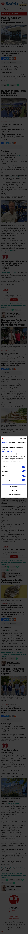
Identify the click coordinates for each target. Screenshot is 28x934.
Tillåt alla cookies (14, 486)
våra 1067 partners (7, 451)
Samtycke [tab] (4, 442)
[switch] (24, 471)
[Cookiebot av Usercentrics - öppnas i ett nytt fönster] (20, 438)
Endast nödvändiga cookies (14, 494)
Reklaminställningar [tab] (22, 442)
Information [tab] (12, 442)
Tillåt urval (14, 490)
